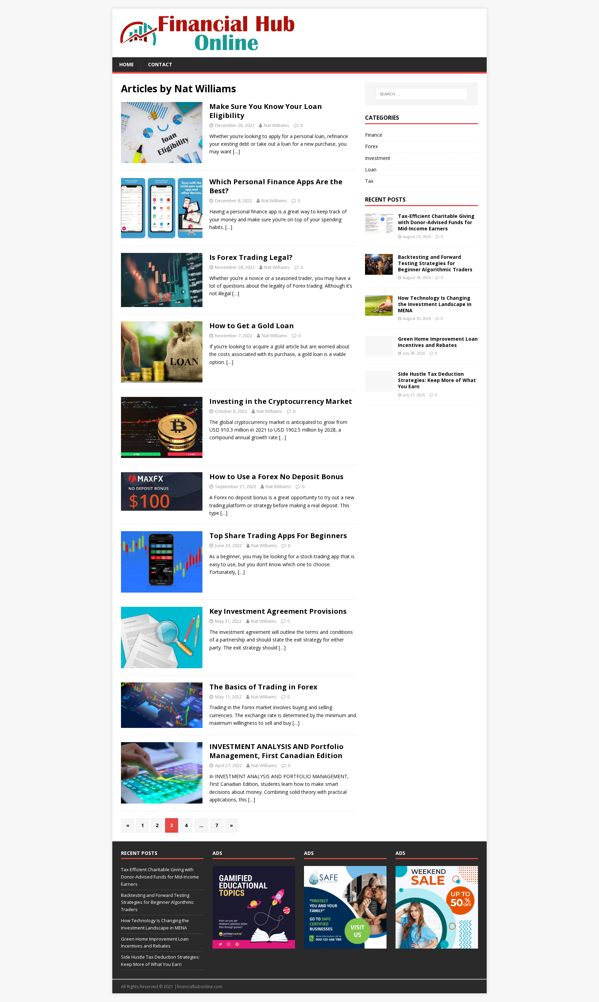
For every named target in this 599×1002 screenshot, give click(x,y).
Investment (377, 158)
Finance (373, 134)
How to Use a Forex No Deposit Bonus (276, 476)
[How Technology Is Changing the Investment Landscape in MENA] (379, 311)
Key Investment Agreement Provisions (278, 611)
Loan (370, 169)
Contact (160, 64)
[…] (236, 151)
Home (126, 64)
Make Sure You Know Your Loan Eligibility (265, 111)
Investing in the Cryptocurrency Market (280, 401)
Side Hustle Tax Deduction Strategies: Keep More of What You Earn (437, 380)
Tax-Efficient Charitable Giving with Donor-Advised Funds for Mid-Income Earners (436, 222)
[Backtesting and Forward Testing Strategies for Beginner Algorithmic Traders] (379, 270)
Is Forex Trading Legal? (251, 257)
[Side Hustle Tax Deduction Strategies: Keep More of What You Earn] (379, 387)
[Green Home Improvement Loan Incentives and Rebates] (379, 352)
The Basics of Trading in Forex (263, 686)
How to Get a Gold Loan (251, 325)
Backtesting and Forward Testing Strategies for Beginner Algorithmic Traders (435, 263)
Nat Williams (276, 125)
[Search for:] (421, 94)
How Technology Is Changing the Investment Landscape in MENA (434, 304)
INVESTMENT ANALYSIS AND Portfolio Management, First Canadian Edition (276, 751)
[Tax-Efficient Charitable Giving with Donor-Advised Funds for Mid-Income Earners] (379, 229)
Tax (369, 181)
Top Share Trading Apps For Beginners (278, 535)
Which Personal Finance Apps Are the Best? (275, 186)
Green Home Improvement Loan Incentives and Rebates (438, 342)
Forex (371, 146)
